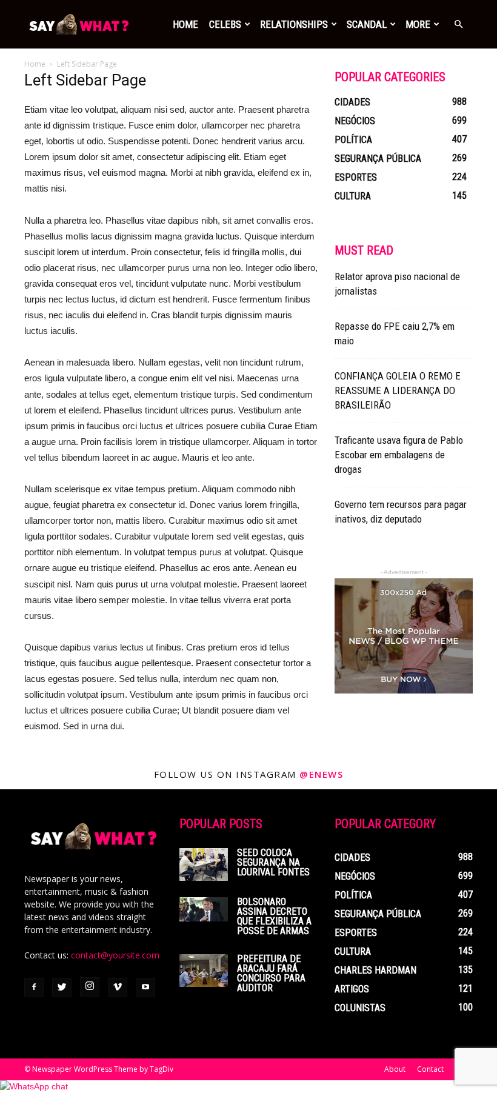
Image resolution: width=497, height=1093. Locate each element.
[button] (458, 24)
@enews (321, 774)
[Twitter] (62, 987)
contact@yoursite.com (115, 955)
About (394, 1069)
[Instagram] (89, 987)
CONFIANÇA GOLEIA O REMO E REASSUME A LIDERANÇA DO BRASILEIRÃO (398, 390)
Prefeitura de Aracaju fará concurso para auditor (271, 973)
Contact (430, 1069)
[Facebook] (34, 987)
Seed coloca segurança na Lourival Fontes (273, 862)
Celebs (225, 24)
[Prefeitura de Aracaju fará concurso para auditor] (203, 970)
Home (185, 24)
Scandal (367, 24)
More (417, 24)
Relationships (294, 24)
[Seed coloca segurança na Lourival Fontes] (203, 864)
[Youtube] (145, 987)
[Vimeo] (117, 987)
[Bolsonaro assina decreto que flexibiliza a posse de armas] (203, 909)
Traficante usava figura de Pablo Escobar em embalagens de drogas (399, 454)
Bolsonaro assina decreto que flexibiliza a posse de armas (274, 916)
